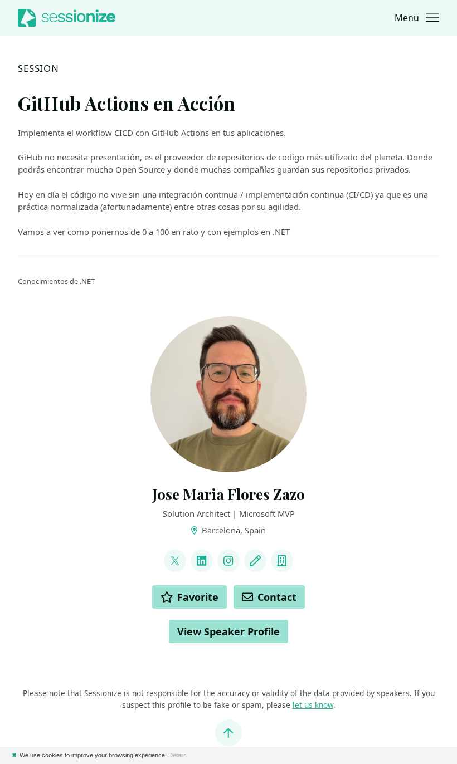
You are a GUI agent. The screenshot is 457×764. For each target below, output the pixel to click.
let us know (313, 704)
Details (177, 755)
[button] (417, 18)
